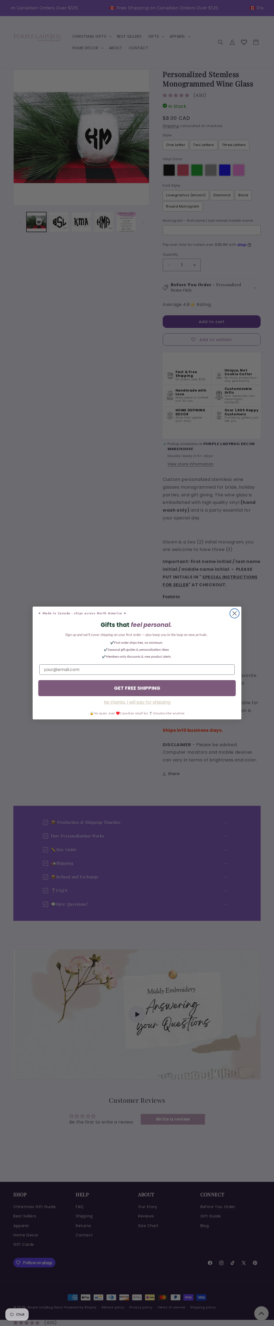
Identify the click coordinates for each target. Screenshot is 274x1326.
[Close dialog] (234, 613)
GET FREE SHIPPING (137, 688)
